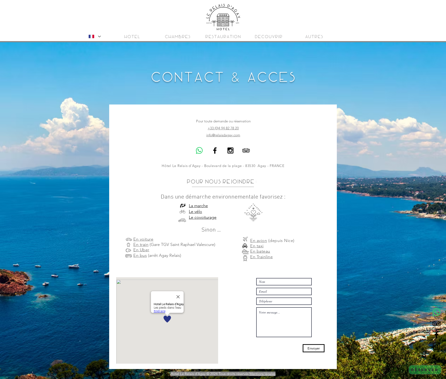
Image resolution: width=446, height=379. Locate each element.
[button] (314, 37)
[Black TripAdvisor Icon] (246, 150)
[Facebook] (436, 335)
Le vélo (195, 211)
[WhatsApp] (199, 150)
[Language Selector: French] (93, 36)
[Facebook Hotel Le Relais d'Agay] (215, 150)
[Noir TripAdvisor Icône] (436, 323)
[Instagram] (436, 346)
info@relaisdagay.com (223, 135)
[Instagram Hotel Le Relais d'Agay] (230, 150)
